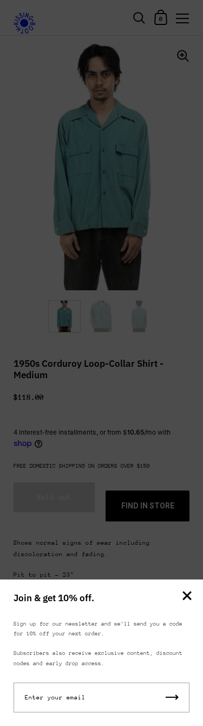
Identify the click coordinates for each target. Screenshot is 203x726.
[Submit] (172, 697)
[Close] (187, 596)
